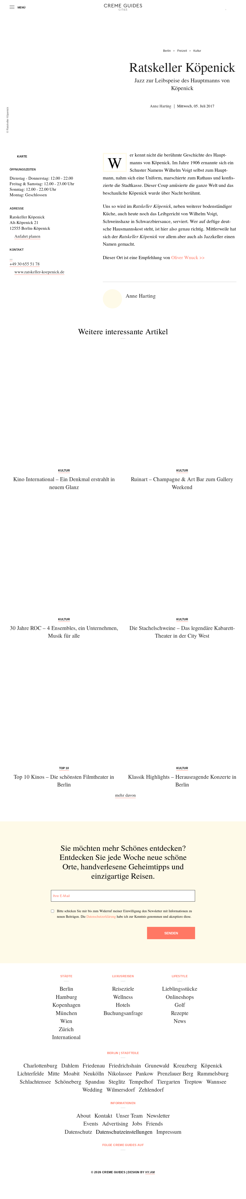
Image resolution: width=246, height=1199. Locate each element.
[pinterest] (129, 1157)
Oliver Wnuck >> (188, 257)
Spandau (95, 1081)
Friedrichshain (125, 1065)
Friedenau (94, 1065)
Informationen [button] (123, 1103)
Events (90, 1123)
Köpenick (211, 1065)
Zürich (66, 1029)
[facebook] (104, 1157)
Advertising (115, 1123)
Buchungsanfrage (123, 1012)
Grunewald (157, 1065)
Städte (66, 976)
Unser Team (129, 1115)
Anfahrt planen (27, 236)
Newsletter (158, 1115)
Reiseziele (123, 988)
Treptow (193, 1081)
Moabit (71, 1073)
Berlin (66, 988)
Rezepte (179, 1012)
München (66, 1012)
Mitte (54, 1073)
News (180, 1020)
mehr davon (125, 795)
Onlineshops (180, 996)
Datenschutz (78, 1131)
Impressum (168, 1131)
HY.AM (150, 1172)
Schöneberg (68, 1081)
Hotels (123, 1004)
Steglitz (117, 1081)
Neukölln (93, 1073)
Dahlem (70, 1065)
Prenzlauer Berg (175, 1073)
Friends (154, 1123)
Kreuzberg (185, 1065)
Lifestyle (180, 976)
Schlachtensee (35, 1081)
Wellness (123, 996)
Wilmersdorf (120, 1089)
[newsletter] (141, 1157)
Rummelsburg (213, 1073)
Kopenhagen (66, 1004)
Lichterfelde (30, 1073)
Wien (66, 1020)
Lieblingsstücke (179, 988)
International (66, 1037)
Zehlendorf (151, 1089)
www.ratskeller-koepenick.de (39, 272)
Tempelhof (141, 1081)
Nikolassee (120, 1073)
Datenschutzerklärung (101, 916)
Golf (180, 1004)
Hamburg (66, 996)
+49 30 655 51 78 (25, 264)
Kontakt (103, 1115)
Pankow (145, 1073)
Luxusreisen (123, 976)
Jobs (137, 1123)
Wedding (92, 1089)
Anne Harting (161, 105)
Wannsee (216, 1081)
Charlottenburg (40, 1065)
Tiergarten (168, 1081)
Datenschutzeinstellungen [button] (124, 1131)
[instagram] (116, 1157)
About (83, 1115)
